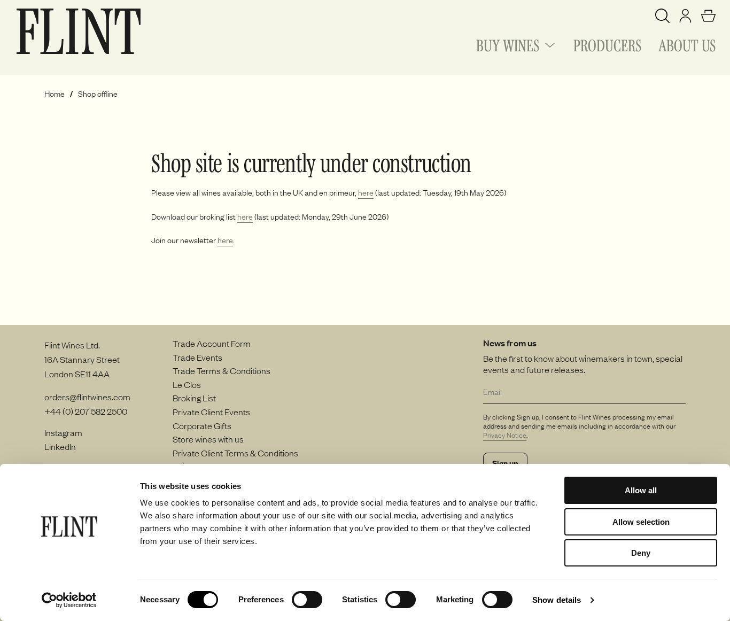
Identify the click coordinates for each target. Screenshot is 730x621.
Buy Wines (507, 44)
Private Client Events (211, 411)
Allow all (641, 490)
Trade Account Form (212, 343)
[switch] (307, 599)
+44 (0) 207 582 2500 (85, 411)
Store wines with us (208, 439)
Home (54, 94)
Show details (556, 599)
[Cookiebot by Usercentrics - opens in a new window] (69, 600)
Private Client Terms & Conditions (235, 453)
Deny (640, 552)
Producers (607, 44)
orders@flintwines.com (87, 396)
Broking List (194, 397)
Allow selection (641, 521)
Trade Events (197, 357)
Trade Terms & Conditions (221, 370)
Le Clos (187, 384)
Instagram (63, 432)
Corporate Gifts (202, 425)
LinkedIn (60, 446)
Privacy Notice (504, 435)
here (366, 192)
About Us (687, 44)
